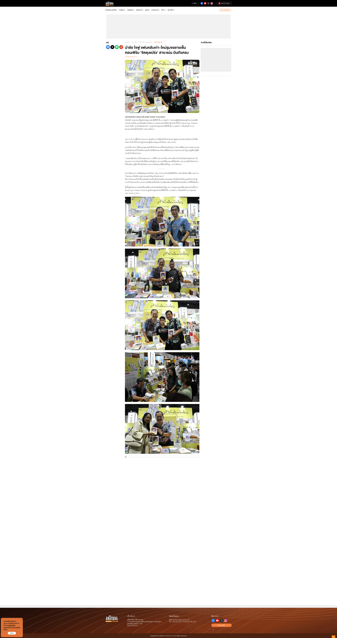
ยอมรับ (12, 633)
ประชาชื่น (170, 10)
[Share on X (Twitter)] (112, 47)
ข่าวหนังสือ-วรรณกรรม (145, 42)
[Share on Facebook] (108, 47)
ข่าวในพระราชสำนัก (111, 10)
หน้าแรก (127, 42)
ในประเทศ (139, 10)
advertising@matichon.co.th (181, 620)
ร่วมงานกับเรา (221, 625)
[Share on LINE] (117, 47)
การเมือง (121, 10)
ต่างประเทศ (154, 10)
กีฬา (162, 10)
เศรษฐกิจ (130, 10)
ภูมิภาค (147, 10)
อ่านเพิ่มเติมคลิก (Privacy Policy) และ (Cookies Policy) (12, 627)
